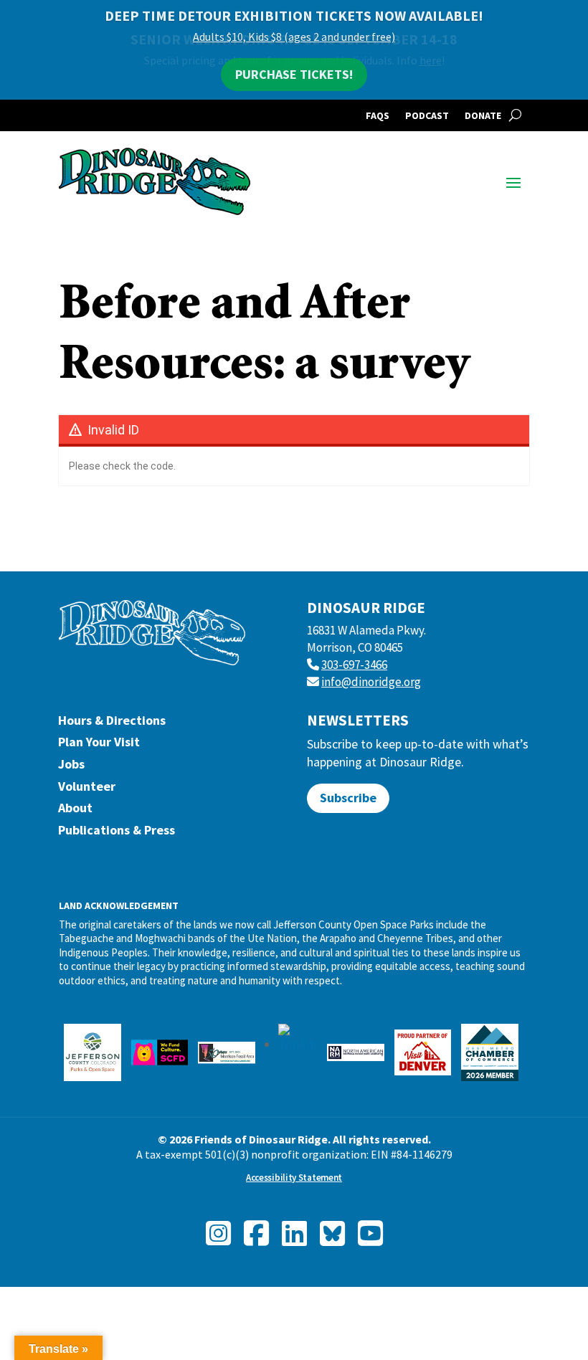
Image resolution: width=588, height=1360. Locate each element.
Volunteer (86, 790)
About (75, 811)
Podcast (427, 116)
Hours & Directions (112, 724)
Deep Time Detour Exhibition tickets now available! (294, 15)
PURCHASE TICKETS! (294, 74)
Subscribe (348, 797)
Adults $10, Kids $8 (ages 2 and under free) (294, 36)
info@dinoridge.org (371, 682)
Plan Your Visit (99, 745)
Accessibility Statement (294, 1177)
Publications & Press (116, 833)
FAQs (377, 116)
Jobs (71, 767)
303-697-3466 (354, 664)
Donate (483, 116)
